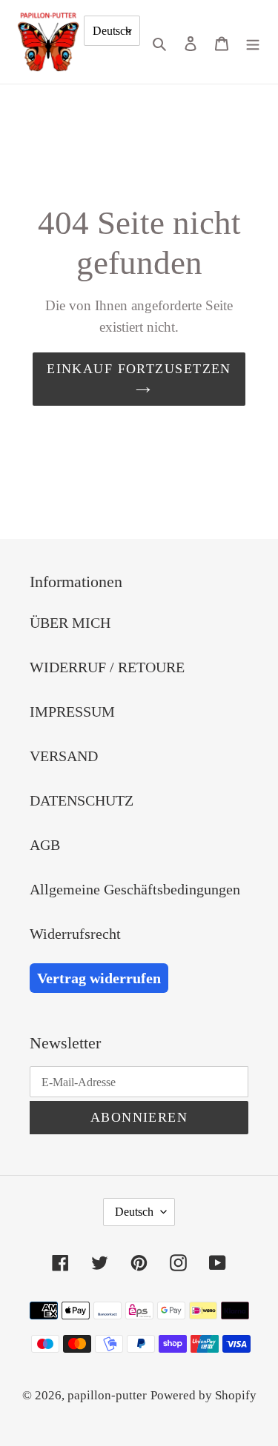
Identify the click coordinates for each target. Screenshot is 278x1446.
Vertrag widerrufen (99, 978)
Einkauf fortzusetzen (139, 368)
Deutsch (112, 30)
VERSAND (64, 756)
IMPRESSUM (72, 711)
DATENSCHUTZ (81, 800)
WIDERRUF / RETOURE (107, 667)
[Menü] (252, 41)
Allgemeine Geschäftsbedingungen (135, 889)
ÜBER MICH (70, 623)
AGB (45, 845)
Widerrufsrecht (75, 933)
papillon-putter (107, 1395)
